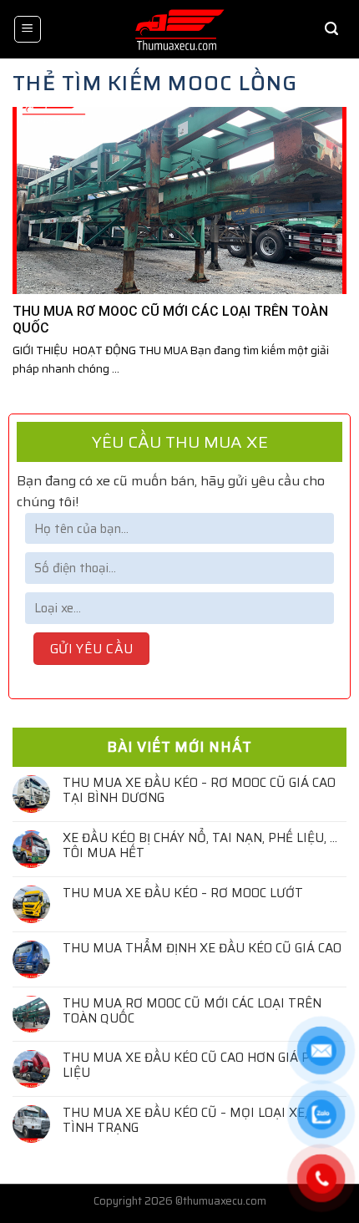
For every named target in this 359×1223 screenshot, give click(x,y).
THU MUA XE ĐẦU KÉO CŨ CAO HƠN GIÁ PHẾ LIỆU (194, 1065)
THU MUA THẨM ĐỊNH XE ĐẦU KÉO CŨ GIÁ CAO (202, 948)
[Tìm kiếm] (331, 29)
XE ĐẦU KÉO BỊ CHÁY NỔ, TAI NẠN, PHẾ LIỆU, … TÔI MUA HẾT (200, 845)
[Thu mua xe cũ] (180, 29)
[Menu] (28, 29)
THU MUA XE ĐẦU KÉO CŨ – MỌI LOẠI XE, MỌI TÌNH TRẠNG (199, 1120)
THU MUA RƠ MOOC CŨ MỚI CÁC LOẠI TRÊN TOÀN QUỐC (192, 1011)
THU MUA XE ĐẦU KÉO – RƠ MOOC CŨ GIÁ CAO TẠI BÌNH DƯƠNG (199, 790)
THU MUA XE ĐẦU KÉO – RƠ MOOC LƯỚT (183, 893)
